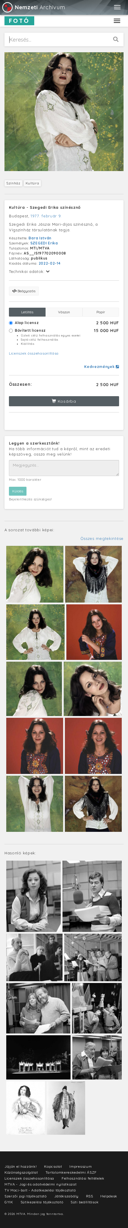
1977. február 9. (46, 216)
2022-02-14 (50, 263)
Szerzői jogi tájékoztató (25, 1196)
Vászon (64, 312)
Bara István (40, 238)
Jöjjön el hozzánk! (20, 1166)
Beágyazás (26, 291)
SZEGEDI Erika (44, 243)
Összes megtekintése (102, 538)
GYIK (8, 1202)
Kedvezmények (100, 366)
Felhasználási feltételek (83, 1178)
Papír (100, 312)
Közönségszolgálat (21, 1172)
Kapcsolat (53, 1166)
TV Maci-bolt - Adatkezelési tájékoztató (40, 1190)
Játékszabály (66, 1196)
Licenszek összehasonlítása (34, 353)
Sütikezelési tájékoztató (42, 1202)
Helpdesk (108, 1196)
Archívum (40, 7)
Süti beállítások (85, 1202)
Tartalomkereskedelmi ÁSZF (71, 1172)
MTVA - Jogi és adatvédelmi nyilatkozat (40, 1184)
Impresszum (80, 1166)
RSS (89, 1196)
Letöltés (27, 312)
